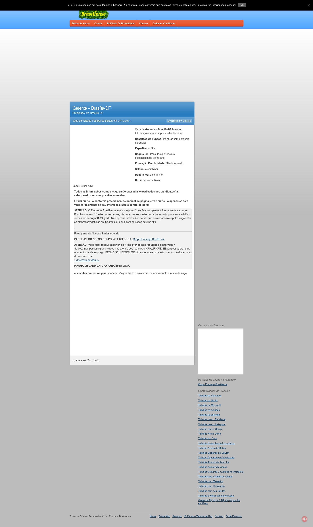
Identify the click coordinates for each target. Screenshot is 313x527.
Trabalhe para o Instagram (212, 424)
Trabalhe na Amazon (209, 410)
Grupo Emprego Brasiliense (149, 239)
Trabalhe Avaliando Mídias (212, 448)
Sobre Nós (164, 516)
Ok (242, 5)
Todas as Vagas (81, 23)
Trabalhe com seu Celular (211, 490)
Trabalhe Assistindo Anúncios (213, 462)
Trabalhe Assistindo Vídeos (212, 467)
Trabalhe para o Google (210, 429)
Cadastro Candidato (164, 23)
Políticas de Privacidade (120, 23)
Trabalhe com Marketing (210, 481)
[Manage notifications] (304, 519)
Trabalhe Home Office (209, 433)
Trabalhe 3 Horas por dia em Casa (216, 495)
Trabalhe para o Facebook (211, 419)
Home (153, 516)
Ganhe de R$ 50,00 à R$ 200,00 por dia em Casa (219, 501)
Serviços (177, 516)
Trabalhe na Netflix (208, 400)
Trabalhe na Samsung (209, 395)
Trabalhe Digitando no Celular (213, 452)
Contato (143, 23)
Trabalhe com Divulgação (211, 486)
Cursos (98, 23)
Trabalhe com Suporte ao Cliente (215, 476)
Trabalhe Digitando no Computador (216, 457)
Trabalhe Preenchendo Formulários (216, 443)
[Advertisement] (156, 58)
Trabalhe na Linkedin (209, 414)
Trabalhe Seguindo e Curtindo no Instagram (220, 471)
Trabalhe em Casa (207, 438)
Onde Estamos (234, 516)
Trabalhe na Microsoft (209, 405)
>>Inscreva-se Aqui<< (86, 260)
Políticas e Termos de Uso (198, 516)
